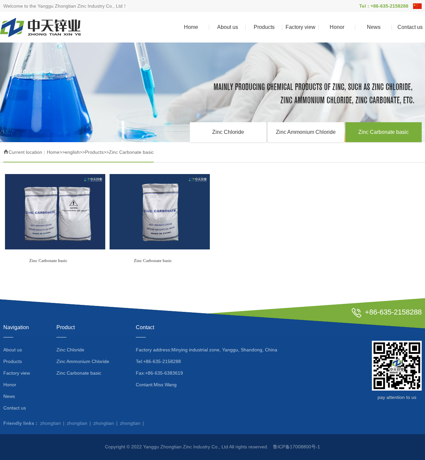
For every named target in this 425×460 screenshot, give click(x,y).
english (72, 152)
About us (227, 27)
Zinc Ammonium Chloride (306, 132)
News (374, 27)
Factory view (300, 27)
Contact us (14, 408)
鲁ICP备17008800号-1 (296, 446)
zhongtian (50, 423)
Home (191, 27)
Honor (337, 27)
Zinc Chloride (228, 132)
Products (264, 27)
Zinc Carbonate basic (383, 132)
